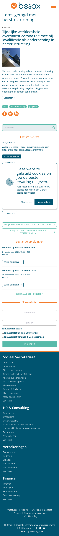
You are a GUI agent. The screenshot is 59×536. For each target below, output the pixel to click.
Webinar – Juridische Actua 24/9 (18, 247)
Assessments (9, 435)
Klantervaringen (10, 393)
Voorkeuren (26, 202)
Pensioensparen (10, 491)
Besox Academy (10, 420)
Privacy (17, 513)
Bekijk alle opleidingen (28, 294)
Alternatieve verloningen (14, 377)
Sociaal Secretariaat (11, 156)
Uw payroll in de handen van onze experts (23, 428)
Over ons (36, 509)
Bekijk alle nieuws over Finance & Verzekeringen (28, 231)
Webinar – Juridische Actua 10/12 (19, 270)
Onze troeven (9, 366)
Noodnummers (10, 467)
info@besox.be (24, 528)
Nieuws (24, 509)
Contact (48, 509)
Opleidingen (8, 413)
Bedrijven (7, 455)
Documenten (9, 463)
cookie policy (23, 192)
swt (5, 106)
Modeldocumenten (12, 396)
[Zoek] (54, 127)
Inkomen (7, 483)
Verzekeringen (15, 446)
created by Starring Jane (31, 531)
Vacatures (12, 509)
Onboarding (8, 416)
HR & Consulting (16, 407)
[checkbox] (29, 335)
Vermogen (8, 487)
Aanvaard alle (44, 202)
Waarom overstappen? (13, 381)
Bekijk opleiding (11, 262)
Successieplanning (11, 495)
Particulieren (9, 452)
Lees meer (8, 98)
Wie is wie (7, 400)
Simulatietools (9, 385)
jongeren (33, 106)
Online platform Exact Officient (17, 373)
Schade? (7, 459)
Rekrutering (8, 432)
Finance (9, 478)
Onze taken (8, 362)
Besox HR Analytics (12, 389)
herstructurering (18, 106)
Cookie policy (31, 516)
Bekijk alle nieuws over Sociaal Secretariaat (28, 224)
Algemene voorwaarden (36, 513)
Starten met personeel (14, 370)
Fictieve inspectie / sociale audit (18, 424)
